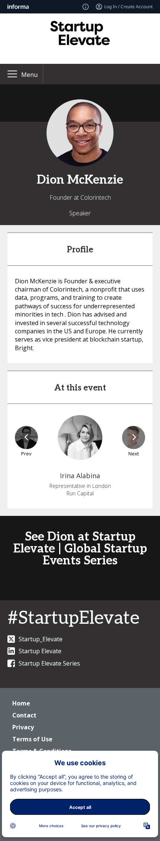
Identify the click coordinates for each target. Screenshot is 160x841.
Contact (24, 715)
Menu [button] (29, 75)
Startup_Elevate (41, 639)
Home (21, 703)
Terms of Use (32, 739)
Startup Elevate (40, 651)
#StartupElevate (73, 618)
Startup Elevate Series (49, 663)
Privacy (23, 727)
